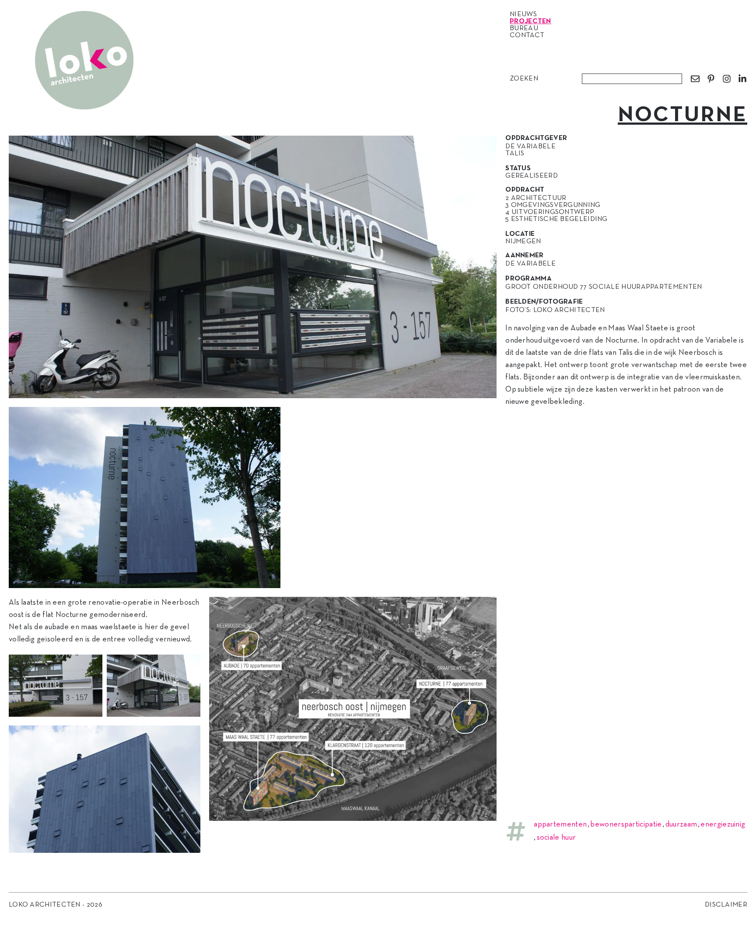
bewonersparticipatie (626, 824)
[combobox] (632, 79)
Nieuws (523, 14)
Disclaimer (726, 905)
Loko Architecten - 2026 (55, 905)
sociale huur (556, 837)
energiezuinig (722, 824)
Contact (527, 35)
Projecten (530, 21)
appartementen (560, 824)
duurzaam (681, 824)
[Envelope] (695, 79)
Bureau (524, 28)
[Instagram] (726, 79)
